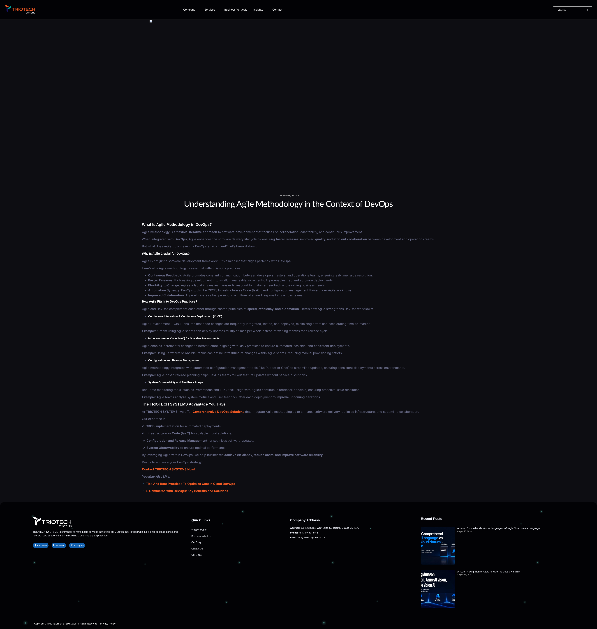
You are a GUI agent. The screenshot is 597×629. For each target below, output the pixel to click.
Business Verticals (235, 9)
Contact (277, 9)
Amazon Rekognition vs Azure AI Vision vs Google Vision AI (488, 571)
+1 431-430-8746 (304, 532)
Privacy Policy (108, 623)
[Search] (586, 9)
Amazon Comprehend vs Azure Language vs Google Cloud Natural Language (498, 528)
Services (209, 9)
